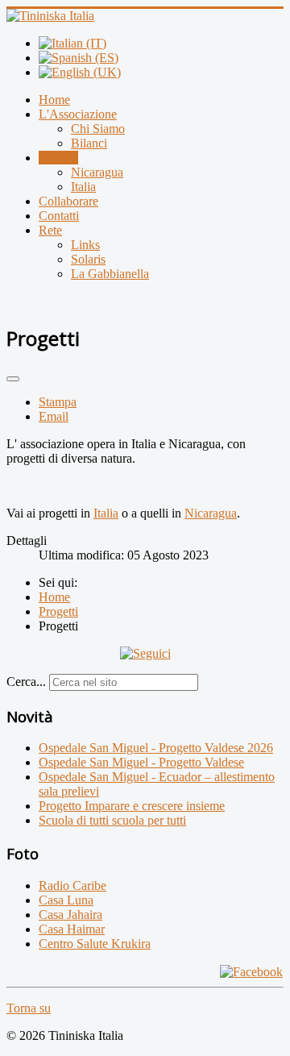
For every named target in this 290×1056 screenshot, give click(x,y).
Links (85, 245)
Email (53, 416)
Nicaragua (97, 172)
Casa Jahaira (70, 914)
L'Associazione (78, 114)
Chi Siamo (98, 128)
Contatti (59, 215)
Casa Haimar (72, 929)
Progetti (58, 157)
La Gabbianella (110, 274)
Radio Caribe (72, 885)
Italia (83, 186)
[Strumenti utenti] (12, 378)
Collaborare (68, 201)
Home (54, 99)
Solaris (88, 259)
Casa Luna (66, 900)
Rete (50, 230)
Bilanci (89, 143)
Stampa (58, 402)
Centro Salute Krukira (95, 943)
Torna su (28, 1008)
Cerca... (26, 681)
